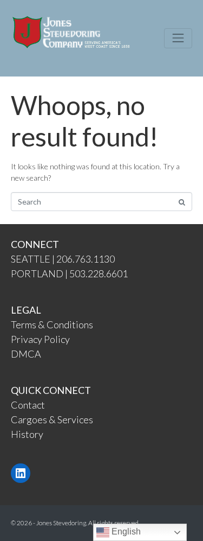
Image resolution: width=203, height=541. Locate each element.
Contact (28, 405)
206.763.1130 (85, 259)
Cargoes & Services (52, 419)
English (125, 531)
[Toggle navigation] (178, 38)
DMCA (26, 354)
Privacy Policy (40, 339)
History (27, 434)
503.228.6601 (98, 273)
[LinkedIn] (20, 473)
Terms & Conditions (52, 324)
